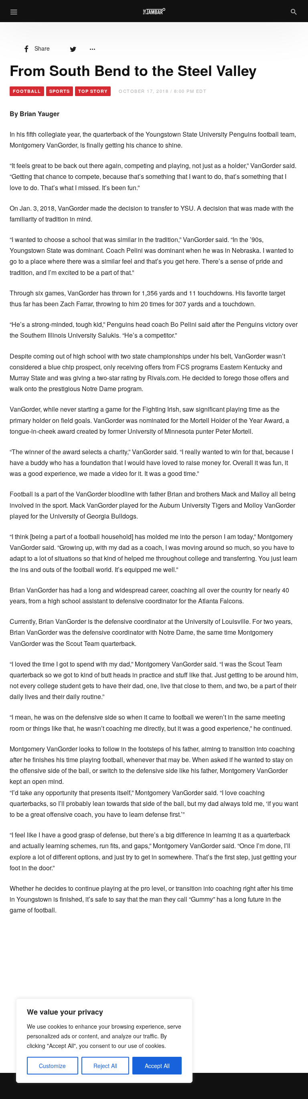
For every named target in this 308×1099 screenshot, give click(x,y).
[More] (92, 48)
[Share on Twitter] (73, 48)
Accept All (157, 1066)
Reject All (105, 1066)
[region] (104, 1041)
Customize (52, 1066)
